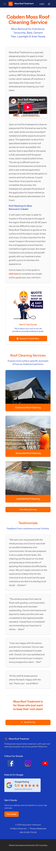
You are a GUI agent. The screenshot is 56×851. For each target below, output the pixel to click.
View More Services (28, 509)
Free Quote (11, 814)
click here (14, 273)
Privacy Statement (38, 828)
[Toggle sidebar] (4, 3)
